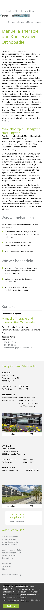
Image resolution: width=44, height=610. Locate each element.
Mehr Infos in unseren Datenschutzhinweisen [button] (22, 600)
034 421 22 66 (10, 345)
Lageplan (11, 434)
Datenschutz (7, 566)
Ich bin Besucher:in (10, 542)
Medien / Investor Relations (13, 550)
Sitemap (5, 569)
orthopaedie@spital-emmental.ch (18, 348)
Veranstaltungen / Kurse (12, 553)
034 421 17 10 (10, 342)
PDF (32, 434)
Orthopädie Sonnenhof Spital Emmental (25, 22)
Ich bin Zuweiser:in (9, 544)
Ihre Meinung (7, 558)
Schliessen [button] (11, 606)
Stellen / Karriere (9, 555)
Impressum (6, 563)
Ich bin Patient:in (9, 539)
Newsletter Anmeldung (11, 574)
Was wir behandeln (10, 536)
